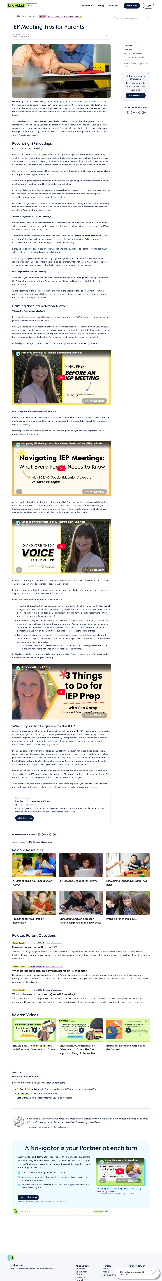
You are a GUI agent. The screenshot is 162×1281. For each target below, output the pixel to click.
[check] (153, 1273)
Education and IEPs (55, 16)
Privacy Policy (125, 1274)
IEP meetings (18, 102)
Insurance (80, 1277)
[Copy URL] (107, 35)
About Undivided (110, 1275)
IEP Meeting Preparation (73, 16)
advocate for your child (46, 121)
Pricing (105, 1272)
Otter (18, 281)
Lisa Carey (22, 1098)
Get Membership (136, 95)
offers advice (18, 512)
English (30, 5)
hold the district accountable (89, 236)
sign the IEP (77, 731)
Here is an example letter (99, 171)
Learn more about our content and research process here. (70, 1122)
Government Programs (81, 1273)
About (105, 1269)
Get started (132, 6)
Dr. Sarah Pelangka (27, 1089)
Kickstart (65, 1164)
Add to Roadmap (24, 818)
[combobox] (31, 5)
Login (148, 6)
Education (80, 1269)
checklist (79, 421)
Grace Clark (23, 1093)
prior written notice (28, 262)
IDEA (44, 155)
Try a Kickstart (27, 1197)
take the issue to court (92, 249)
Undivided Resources (27, 16)
